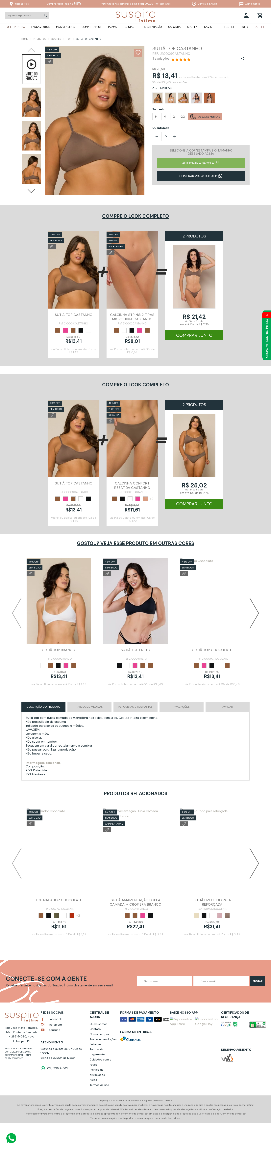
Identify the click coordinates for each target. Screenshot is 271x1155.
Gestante (131, 27)
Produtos (40, 39)
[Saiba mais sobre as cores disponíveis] (57, 330)
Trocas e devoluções (103, 1039)
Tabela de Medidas (89, 706)
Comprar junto (194, 335)
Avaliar (227, 706)
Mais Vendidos (65, 27)
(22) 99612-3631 (57, 1068)
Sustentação (153, 27)
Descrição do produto (43, 706)
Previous (31, 50)
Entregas (95, 1044)
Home (24, 39)
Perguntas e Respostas (135, 706)
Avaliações (182, 706)
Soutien (192, 27)
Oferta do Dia (16, 27)
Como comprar (100, 1034)
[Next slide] (254, 613)
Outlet (259, 27)
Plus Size (229, 27)
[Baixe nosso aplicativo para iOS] (182, 1021)
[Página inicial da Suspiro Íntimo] (135, 15)
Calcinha (174, 27)
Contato (95, 1029)
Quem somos (98, 1024)
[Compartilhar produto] (242, 58)
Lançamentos (40, 27)
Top (68, 39)
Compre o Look (92, 27)
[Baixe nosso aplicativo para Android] (207, 1021)
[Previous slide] (17, 613)
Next (31, 191)
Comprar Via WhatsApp (198, 176)
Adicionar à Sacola (198, 163)
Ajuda (93, 1080)
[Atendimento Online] (11, 1138)
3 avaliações (160, 58)
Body (244, 27)
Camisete (210, 27)
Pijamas (113, 27)
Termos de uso (99, 1085)
